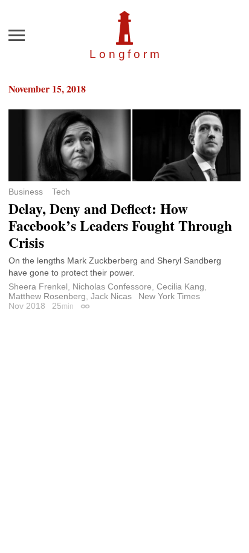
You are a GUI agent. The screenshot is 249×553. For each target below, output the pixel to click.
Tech (61, 191)
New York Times (169, 296)
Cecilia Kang (180, 286)
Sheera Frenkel (38, 286)
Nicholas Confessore (112, 286)
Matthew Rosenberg (47, 296)
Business (25, 191)
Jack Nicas (111, 296)
